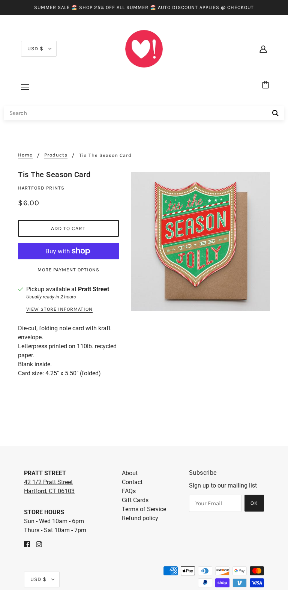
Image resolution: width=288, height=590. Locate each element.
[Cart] (266, 85)
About (130, 473)
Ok (254, 503)
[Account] (263, 48)
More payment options (68, 269)
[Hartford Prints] (144, 48)
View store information (59, 309)
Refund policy (140, 518)
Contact (132, 482)
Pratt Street (93, 289)
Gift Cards (135, 500)
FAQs (129, 491)
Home (25, 155)
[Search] (275, 113)
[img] (27, 543)
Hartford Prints (41, 188)
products (56, 155)
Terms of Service (144, 509)
